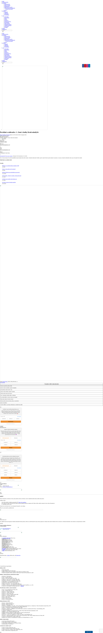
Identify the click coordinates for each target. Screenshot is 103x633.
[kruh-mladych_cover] (24, 129)
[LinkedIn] (89, 65)
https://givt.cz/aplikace (22, 502)
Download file (2, 156)
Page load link (2, 382)
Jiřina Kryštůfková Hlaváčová (5, 134)
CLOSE (1, 426)
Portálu (8, 555)
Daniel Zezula (5, 381)
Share (5, 141)
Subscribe (2, 141)
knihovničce (18, 555)
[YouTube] (85, 65)
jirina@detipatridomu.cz (7, 528)
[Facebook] (83, 65)
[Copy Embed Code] (0, 154)
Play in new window (8, 156)
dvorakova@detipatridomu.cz (8, 486)
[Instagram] (87, 65)
